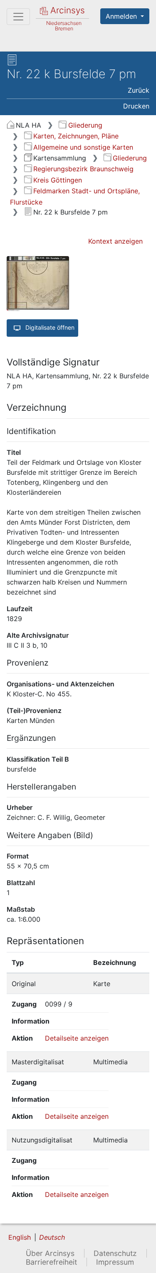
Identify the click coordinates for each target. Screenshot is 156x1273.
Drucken (136, 106)
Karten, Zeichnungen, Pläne (76, 136)
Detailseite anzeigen (77, 1038)
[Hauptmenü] (18, 16)
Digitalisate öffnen (49, 327)
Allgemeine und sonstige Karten (83, 147)
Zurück (138, 90)
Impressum (115, 1262)
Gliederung (85, 125)
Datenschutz (115, 1253)
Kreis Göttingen (57, 180)
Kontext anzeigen (115, 241)
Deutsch (52, 1237)
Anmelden (122, 16)
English (19, 1237)
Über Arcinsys (50, 1253)
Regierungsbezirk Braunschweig (83, 169)
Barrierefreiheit (51, 1262)
